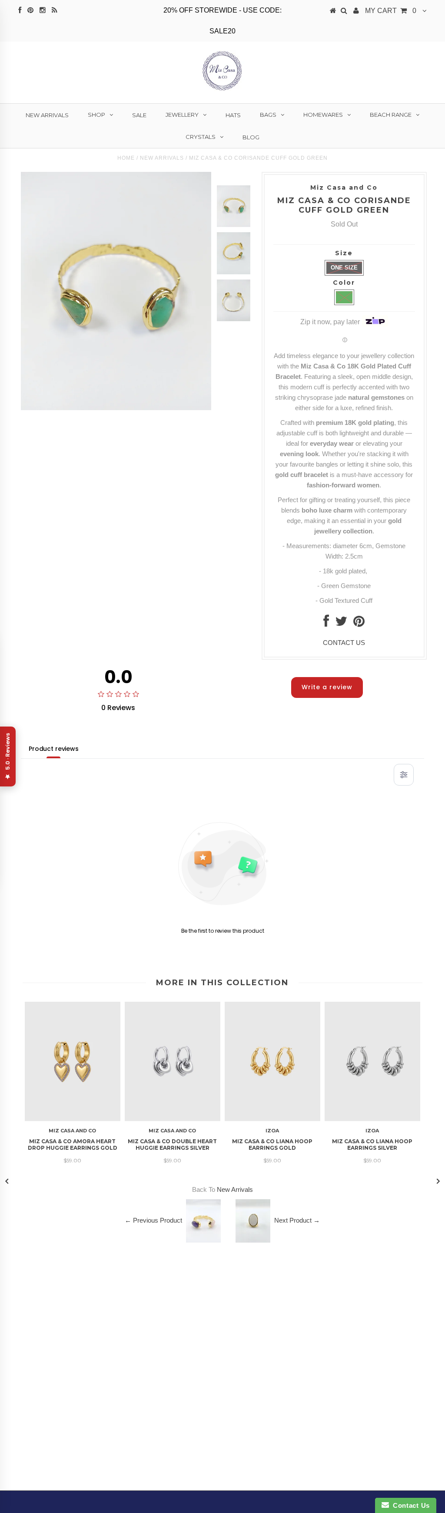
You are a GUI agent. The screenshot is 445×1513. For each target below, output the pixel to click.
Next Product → (297, 1220)
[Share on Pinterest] (359, 623)
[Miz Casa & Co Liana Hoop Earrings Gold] (272, 1118)
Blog (250, 137)
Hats (233, 115)
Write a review (327, 687)
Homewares (323, 114)
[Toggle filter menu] (404, 775)
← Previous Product (153, 1220)
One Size (344, 267)
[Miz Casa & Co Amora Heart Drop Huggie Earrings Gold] (72, 1118)
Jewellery (182, 114)
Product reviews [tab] (54, 748)
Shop (96, 114)
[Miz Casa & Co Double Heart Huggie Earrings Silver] (172, 1118)
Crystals (201, 136)
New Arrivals (47, 115)
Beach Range (391, 114)
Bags (268, 114)
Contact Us (409, 1505)
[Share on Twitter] (341, 623)
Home (126, 158)
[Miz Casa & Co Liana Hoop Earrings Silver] (372, 1118)
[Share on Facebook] (326, 623)
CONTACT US (344, 642)
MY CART (390, 10)
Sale (139, 115)
